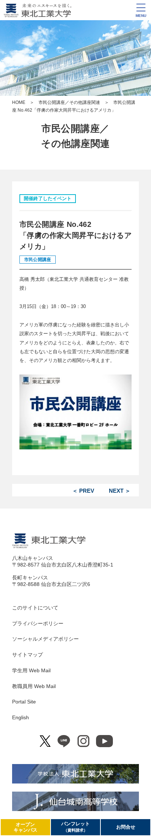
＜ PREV (83, 491)
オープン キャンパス (25, 827)
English (20, 717)
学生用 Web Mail (31, 670)
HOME (18, 102)
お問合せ (125, 827)
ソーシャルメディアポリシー (45, 639)
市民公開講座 (37, 259)
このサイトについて (35, 608)
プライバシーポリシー (37, 623)
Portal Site (24, 702)
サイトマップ (27, 655)
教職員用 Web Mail (34, 686)
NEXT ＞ (119, 491)
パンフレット (75, 826)
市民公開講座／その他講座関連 (69, 102)
